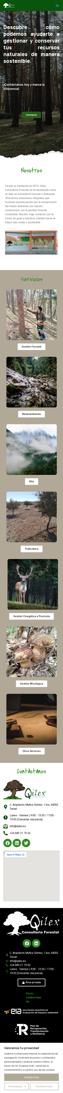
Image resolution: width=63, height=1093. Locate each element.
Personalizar (15, 1086)
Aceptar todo (31, 1077)
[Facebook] (7, 843)
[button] (57, 5)
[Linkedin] (17, 843)
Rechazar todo (44, 1086)
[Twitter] (26, 843)
